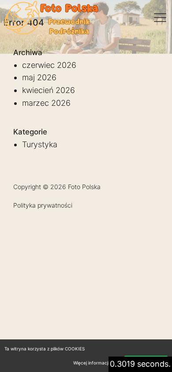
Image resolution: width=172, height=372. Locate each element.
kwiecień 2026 (48, 90)
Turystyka (39, 144)
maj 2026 (39, 77)
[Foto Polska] (52, 17)
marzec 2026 (46, 103)
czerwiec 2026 (49, 65)
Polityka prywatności (42, 205)
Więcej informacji (91, 362)
